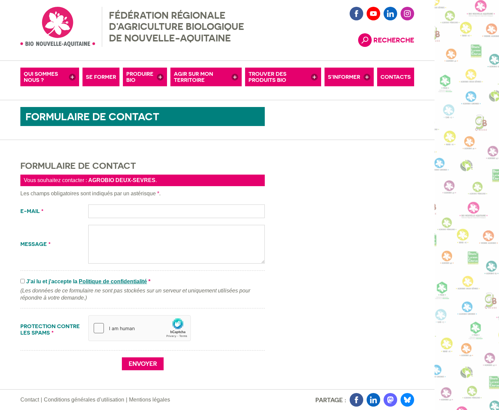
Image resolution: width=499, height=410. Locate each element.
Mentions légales (149, 400)
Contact (29, 400)
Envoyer (143, 363)
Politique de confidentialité (113, 281)
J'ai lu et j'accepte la (88, 281)
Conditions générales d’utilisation (84, 400)
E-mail (32, 211)
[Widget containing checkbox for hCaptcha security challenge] (139, 328)
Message (35, 244)
